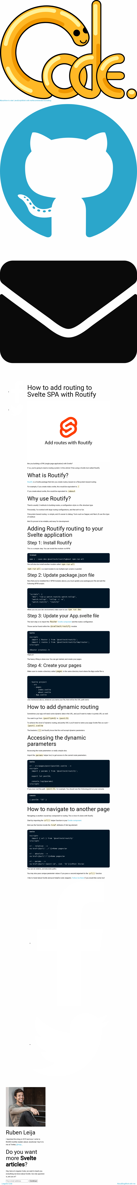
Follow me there (78, 878)
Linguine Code (7, 1184)
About (2, 100)
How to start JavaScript (13, 100)
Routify (30, 482)
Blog (49, 100)
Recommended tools (40, 100)
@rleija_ (19, 1145)
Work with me (27, 100)
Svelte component (65, 622)
